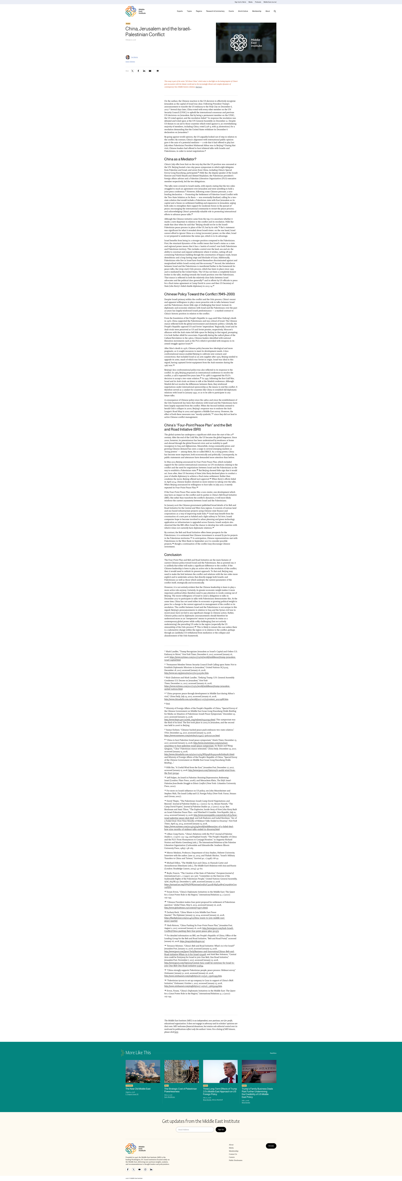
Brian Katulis (207, 1100)
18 (197, 470)
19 (210, 478)
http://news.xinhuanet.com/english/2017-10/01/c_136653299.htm (193, 986)
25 (195, 626)
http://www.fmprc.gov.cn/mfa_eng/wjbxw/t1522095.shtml (189, 719)
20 (197, 487)
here (176, 1032)
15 (201, 375)
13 (191, 343)
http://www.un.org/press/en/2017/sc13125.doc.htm (186, 673)
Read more (199, 87)
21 (207, 513)
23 (191, 538)
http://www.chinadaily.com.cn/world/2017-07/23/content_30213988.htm (196, 699)
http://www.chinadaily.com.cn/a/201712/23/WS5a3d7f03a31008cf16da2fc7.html (199, 754)
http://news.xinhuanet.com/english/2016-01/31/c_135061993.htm (193, 976)
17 (212, 414)
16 (200, 378)
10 (213, 263)
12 (213, 285)
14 (173, 365)
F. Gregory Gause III (132, 1094)
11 (203, 280)
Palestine (132, 61)
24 (173, 543)
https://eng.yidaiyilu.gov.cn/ (192, 941)
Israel (127, 61)
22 (213, 527)
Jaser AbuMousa (169, 1097)
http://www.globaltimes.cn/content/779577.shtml (186, 907)
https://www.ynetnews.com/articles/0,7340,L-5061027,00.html (192, 735)
